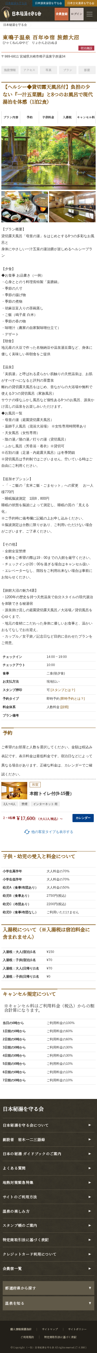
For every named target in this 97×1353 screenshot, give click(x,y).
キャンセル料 (86, 117)
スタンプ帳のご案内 (20, 1225)
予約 (30, 117)
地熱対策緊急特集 (18, 1182)
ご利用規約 (27, 1337)
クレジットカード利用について (30, 1254)
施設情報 (10, 70)
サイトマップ (50, 1329)
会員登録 (62, 14)
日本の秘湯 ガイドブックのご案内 (32, 1153)
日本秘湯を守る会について (26, 1125)
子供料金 (48, 117)
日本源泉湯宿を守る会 (48, 3)
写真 (48, 70)
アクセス (29, 70)
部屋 (87, 70)
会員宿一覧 (12, 1268)
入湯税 (67, 117)
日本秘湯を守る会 (16, 3)
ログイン (76, 14)
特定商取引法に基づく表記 (26, 1239)
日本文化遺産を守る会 (80, 3)
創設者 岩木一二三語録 (24, 1139)
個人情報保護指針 (21, 1329)
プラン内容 (11, 117)
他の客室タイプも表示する (48, 832)
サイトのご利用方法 (20, 1196)
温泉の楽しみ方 (16, 1211)
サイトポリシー (77, 1329)
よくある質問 (14, 1168)
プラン (67, 70)
